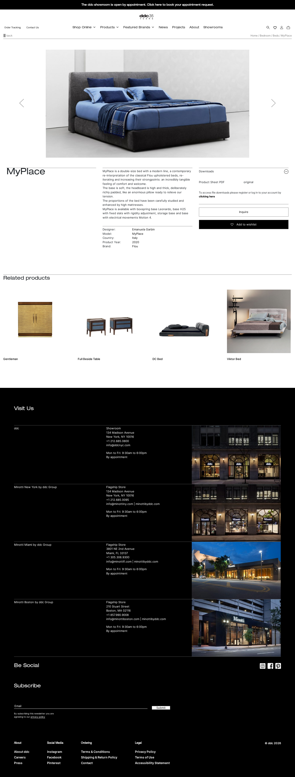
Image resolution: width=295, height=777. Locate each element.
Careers (20, 757)
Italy (135, 237)
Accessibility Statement (152, 763)
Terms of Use (144, 757)
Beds (276, 35)
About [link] (194, 27)
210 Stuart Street (117, 606)
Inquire (243, 212)
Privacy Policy (145, 751)
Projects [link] (178, 27)
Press (18, 763)
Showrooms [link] (213, 27)
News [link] (163, 27)
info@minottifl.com (119, 561)
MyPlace (137, 233)
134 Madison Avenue (120, 432)
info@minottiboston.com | (124, 619)
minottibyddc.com (148, 504)
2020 (135, 242)
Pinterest (53, 763)
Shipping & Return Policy (99, 757)
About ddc (21, 751)
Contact (87, 763)
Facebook (54, 757)
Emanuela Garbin (143, 229)
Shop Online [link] (82, 27)
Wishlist (275, 27)
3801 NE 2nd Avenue (120, 548)
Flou (135, 246)
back (9, 35)
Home (254, 35)
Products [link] (107, 27)
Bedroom (265, 35)
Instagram (54, 751)
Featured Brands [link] (136, 27)
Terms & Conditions (95, 751)
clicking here (207, 196)
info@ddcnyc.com (118, 445)
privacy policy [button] (38, 716)
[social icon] (262, 667)
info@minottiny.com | (121, 504)
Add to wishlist (246, 224)
